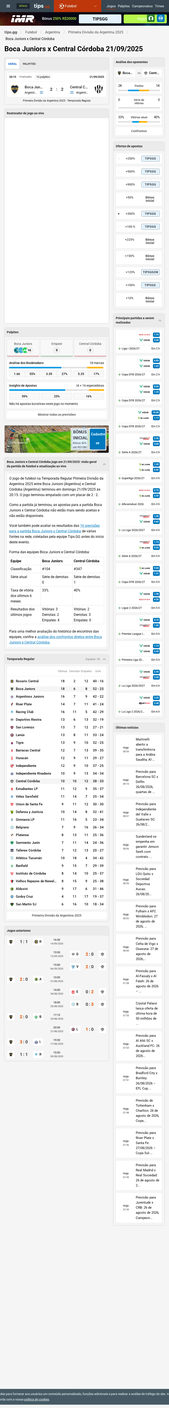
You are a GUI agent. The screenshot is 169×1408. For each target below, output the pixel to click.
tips (42, 6)
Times (159, 6)
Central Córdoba (79, 87)
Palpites (124, 6)
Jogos (111, 6)
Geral (12, 63)
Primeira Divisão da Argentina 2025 (56, 915)
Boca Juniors (34, 87)
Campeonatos (142, 6)
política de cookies (36, 1399)
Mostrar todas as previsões (57, 415)
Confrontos (139, 131)
